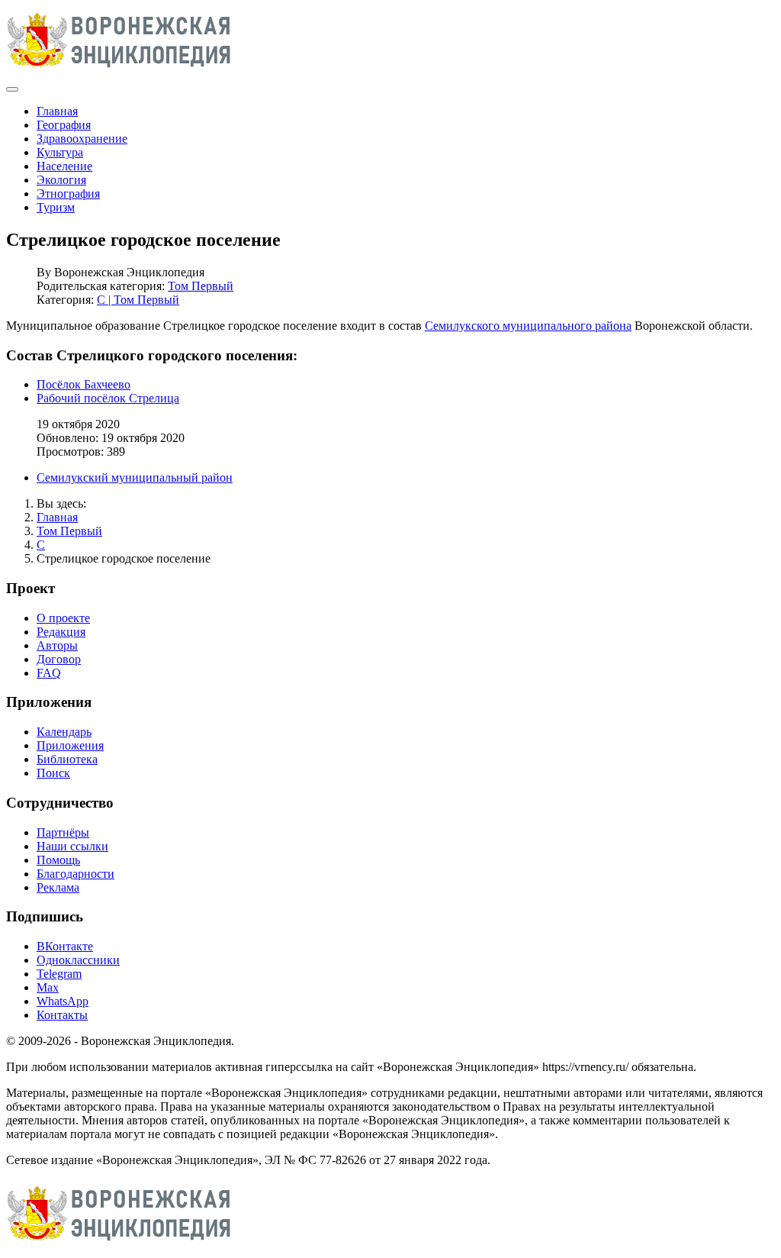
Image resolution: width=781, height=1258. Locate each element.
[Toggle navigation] (12, 89)
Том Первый (200, 285)
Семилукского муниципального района (528, 325)
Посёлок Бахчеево (83, 384)
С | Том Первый (138, 299)
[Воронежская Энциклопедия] (119, 71)
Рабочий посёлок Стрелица (108, 398)
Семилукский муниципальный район (135, 477)
